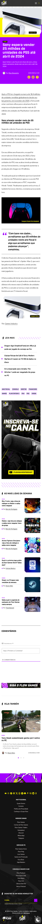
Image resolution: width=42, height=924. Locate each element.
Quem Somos (21, 803)
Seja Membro (21, 862)
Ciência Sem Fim (21, 883)
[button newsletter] (35, 900)
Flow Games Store (21, 849)
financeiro (33, 389)
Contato (21, 806)
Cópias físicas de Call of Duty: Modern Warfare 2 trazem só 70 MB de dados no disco (20, 359)
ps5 (28, 393)
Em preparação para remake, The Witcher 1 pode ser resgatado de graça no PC (19, 372)
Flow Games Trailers (21, 827)
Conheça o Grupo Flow (21, 811)
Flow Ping (21, 851)
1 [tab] (18, 757)
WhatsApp (21, 835)
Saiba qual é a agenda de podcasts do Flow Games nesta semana (10, 602)
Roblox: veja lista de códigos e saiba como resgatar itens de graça (12, 523)
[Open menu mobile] (35, 3)
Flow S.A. (21, 881)
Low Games (21, 854)
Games (5, 41)
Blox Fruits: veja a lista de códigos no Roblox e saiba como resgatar (11, 503)
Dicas (3, 499)
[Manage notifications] (3, 920)
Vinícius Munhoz (10, 568)
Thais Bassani (10, 608)
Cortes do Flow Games (21, 825)
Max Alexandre (14, 73)
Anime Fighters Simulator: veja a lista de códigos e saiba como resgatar (11, 543)
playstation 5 (14, 393)
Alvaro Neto (9, 586)
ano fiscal (6, 389)
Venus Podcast (21, 886)
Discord (21, 833)
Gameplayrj (21, 830)
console (15, 389)
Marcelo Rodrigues (11, 509)
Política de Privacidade (21, 809)
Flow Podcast (21, 873)
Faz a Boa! (21, 859)
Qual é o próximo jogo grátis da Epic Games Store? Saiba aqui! (12, 563)
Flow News (21, 878)
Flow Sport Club (21, 875)
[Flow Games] (4, 3)
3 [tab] (23, 757)
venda (34, 393)
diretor (24, 389)
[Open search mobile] (39, 3)
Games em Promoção (21, 857)
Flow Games (21, 822)
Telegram (21, 838)
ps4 (23, 393)
